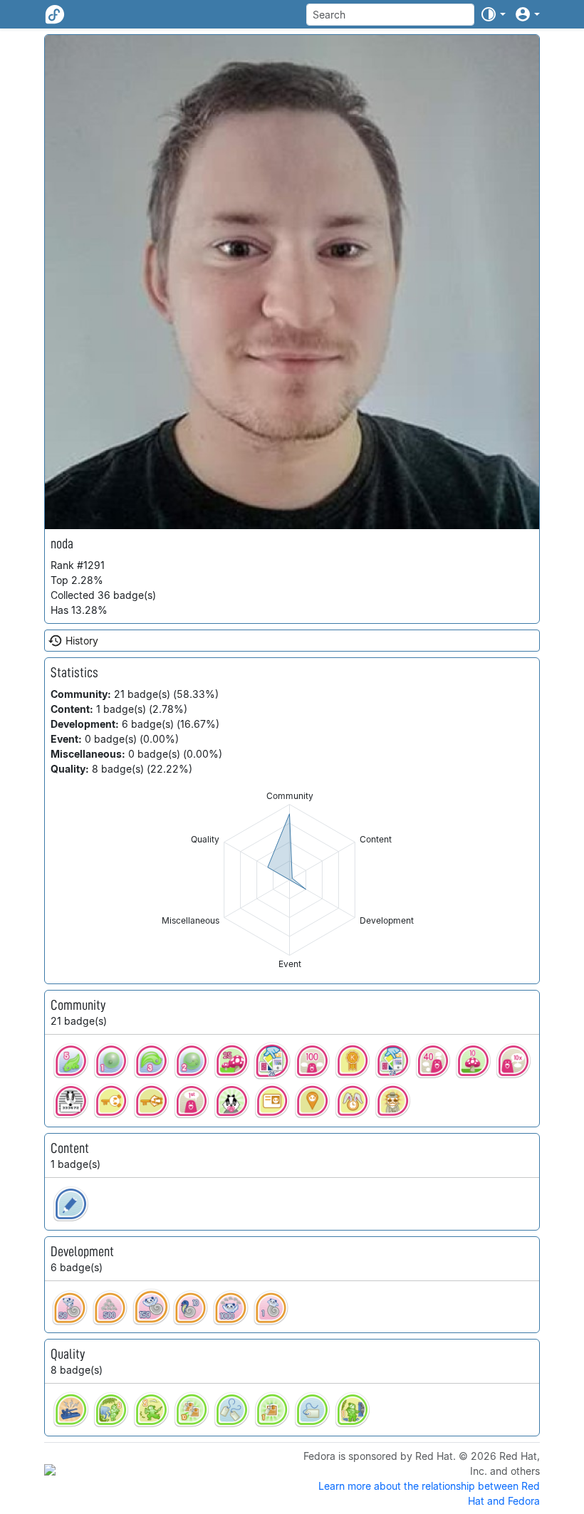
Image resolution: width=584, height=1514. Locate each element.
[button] (493, 14)
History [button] (82, 641)
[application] (289, 880)
